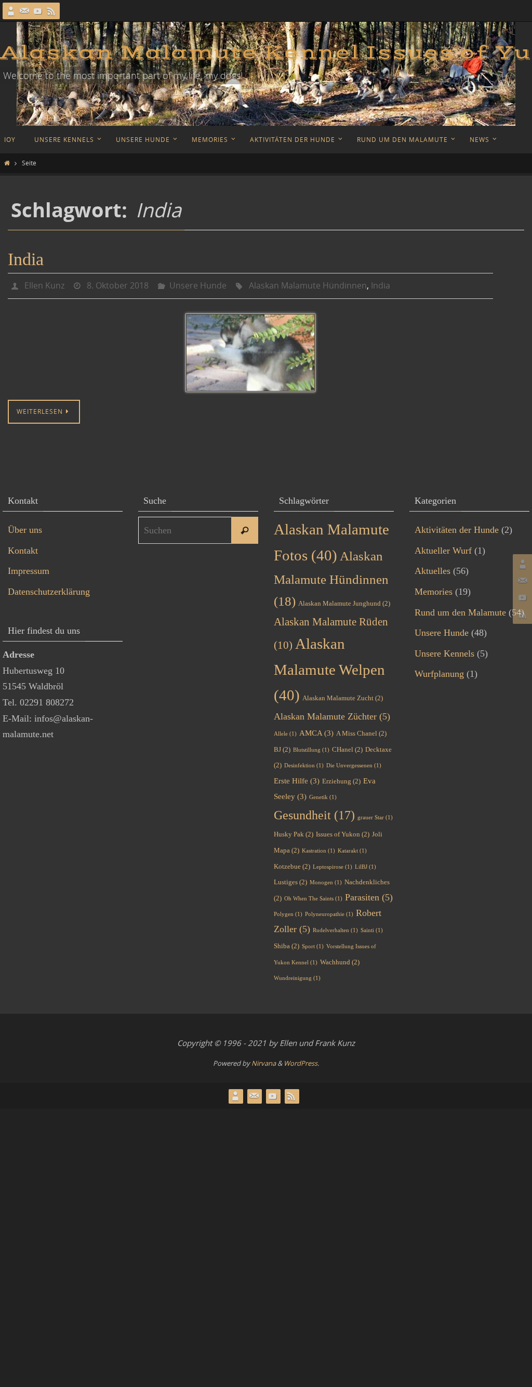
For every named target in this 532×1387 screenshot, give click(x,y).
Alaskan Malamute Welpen (329, 666)
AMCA (316, 730)
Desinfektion (304, 763)
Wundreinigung (297, 975)
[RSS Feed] (51, 11)
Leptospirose (332, 864)
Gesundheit (314, 812)
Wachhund (340, 959)
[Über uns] (11, 11)
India (26, 259)
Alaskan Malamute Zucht (342, 695)
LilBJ (365, 864)
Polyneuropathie (329, 911)
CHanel (347, 746)
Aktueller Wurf (443, 547)
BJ (282, 746)
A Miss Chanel (361, 730)
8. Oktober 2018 (118, 284)
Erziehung (341, 778)
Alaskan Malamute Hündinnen (308, 284)
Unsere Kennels (444, 650)
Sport (313, 943)
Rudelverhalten (335, 928)
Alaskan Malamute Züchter (332, 714)
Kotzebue (292, 863)
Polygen (288, 911)
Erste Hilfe (297, 778)
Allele (285, 731)
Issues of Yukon (342, 831)
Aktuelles (432, 568)
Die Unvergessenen (353, 763)
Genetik (323, 794)
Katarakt (352, 847)
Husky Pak (293, 831)
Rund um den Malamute (460, 609)
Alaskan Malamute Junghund (344, 600)
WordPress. (301, 1060)
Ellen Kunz (44, 284)
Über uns (25, 527)
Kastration (318, 847)
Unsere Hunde (198, 284)
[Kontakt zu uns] (24, 11)
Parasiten (369, 894)
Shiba (286, 943)
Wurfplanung (439, 671)
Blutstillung (311, 747)
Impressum (28, 568)
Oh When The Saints (313, 895)
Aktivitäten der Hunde (457, 527)
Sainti (372, 928)
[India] (250, 349)
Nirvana (263, 1060)
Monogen (326, 880)
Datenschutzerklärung (49, 588)
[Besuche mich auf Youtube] (38, 11)
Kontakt (23, 547)
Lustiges (290, 879)
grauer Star (375, 814)
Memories (434, 588)
